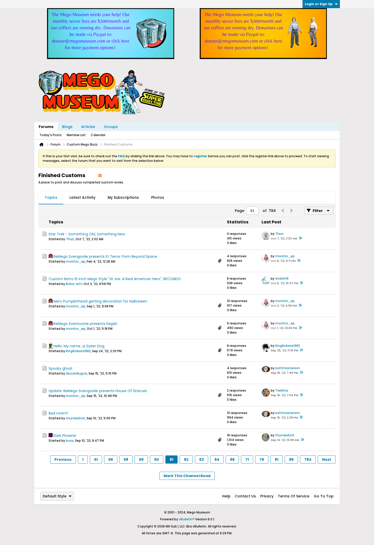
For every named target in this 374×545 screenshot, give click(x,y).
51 (96, 459)
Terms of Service (293, 496)
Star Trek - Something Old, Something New (87, 234)
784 (307, 459)
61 (171, 459)
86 (291, 459)
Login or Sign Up (319, 4)
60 (156, 459)
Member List (76, 135)
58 (126, 459)
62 (186, 459)
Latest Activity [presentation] (82, 197)
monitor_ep (75, 261)
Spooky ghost (61, 368)
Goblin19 (282, 278)
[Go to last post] (300, 238)
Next (326, 459)
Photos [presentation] (157, 197)
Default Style (54, 496)
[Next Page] (291, 211)
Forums (46, 126)
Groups (111, 126)
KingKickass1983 (78, 351)
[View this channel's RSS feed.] (100, 175)
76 (262, 459)
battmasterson (287, 368)
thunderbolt (75, 418)
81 (276, 459)
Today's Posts (50, 135)
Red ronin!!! (58, 413)
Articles (88, 126)
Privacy (267, 496)
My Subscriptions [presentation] (123, 197)
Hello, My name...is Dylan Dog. (79, 346)
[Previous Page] (283, 211)
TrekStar (281, 390)
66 (232, 459)
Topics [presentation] (51, 197)
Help (226, 496)
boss (70, 440)
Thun (70, 239)
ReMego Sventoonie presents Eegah (85, 323)
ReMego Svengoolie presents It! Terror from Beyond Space (105, 256)
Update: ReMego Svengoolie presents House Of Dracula (98, 390)
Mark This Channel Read (187, 475)
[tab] (51, 197)
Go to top (324, 496)
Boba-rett (74, 284)
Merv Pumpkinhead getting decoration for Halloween (100, 301)
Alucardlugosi (76, 373)
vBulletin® (186, 519)
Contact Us (245, 496)
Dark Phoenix (64, 435)
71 (247, 459)
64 (216, 459)
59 (141, 459)
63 (201, 459)
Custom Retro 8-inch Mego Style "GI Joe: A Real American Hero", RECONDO (115, 278)
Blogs (67, 126)
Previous (62, 459)
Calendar (98, 135)
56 (110, 459)
